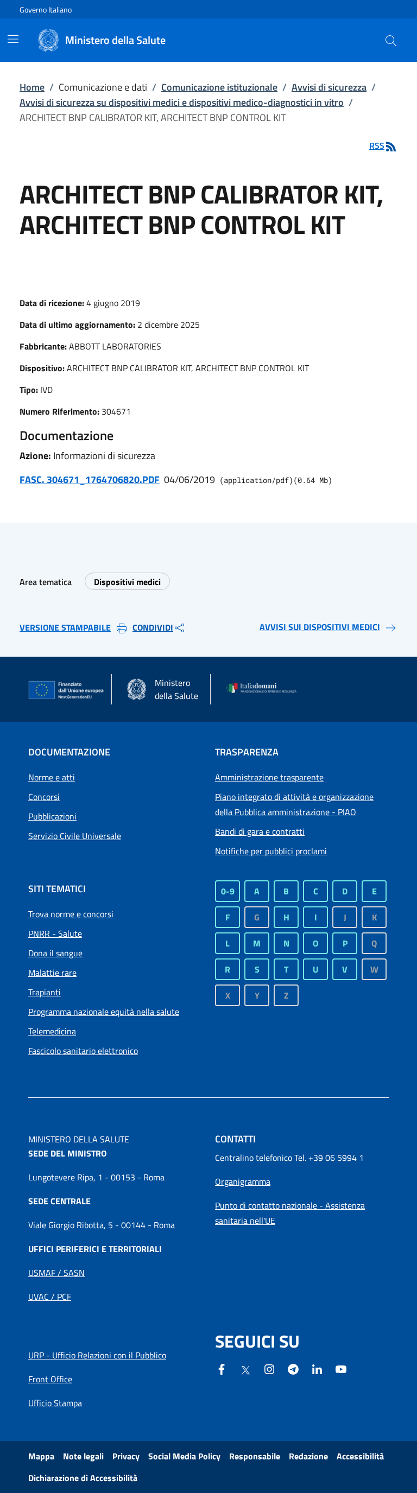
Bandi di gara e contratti (260, 831)
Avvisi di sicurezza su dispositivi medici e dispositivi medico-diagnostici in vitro (182, 102)
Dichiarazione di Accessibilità (82, 1477)
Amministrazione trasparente (269, 777)
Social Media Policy (184, 1456)
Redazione (308, 1456)
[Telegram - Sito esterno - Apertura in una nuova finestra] (293, 1368)
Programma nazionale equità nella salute (103, 1011)
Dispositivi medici (127, 581)
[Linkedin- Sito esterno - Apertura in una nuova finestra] (317, 1368)
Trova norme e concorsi (70, 913)
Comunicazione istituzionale (219, 87)
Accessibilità (360, 1456)
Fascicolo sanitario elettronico (83, 1050)
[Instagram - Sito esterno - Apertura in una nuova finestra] (269, 1368)
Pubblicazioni (52, 816)
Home (32, 87)
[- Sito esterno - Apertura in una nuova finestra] (341, 1368)
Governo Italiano (46, 9)
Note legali (83, 1456)
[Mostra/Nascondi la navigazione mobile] (13, 39)
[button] (390, 40)
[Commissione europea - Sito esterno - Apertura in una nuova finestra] (66, 690)
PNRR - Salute (55, 933)
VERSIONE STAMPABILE (65, 627)
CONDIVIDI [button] (152, 627)
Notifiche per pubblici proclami (271, 850)
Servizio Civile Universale (74, 835)
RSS (376, 145)
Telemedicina (52, 1031)
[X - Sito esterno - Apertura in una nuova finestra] (245, 1369)
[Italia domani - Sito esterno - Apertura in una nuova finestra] (264, 689)
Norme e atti (51, 777)
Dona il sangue (55, 953)
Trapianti (44, 992)
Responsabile (254, 1456)
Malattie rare (52, 972)
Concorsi (44, 796)
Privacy (126, 1456)
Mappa (41, 1456)
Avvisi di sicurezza (329, 87)
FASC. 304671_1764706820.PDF (90, 479)
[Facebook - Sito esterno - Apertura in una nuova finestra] (221, 1368)
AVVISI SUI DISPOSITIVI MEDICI (320, 626)
